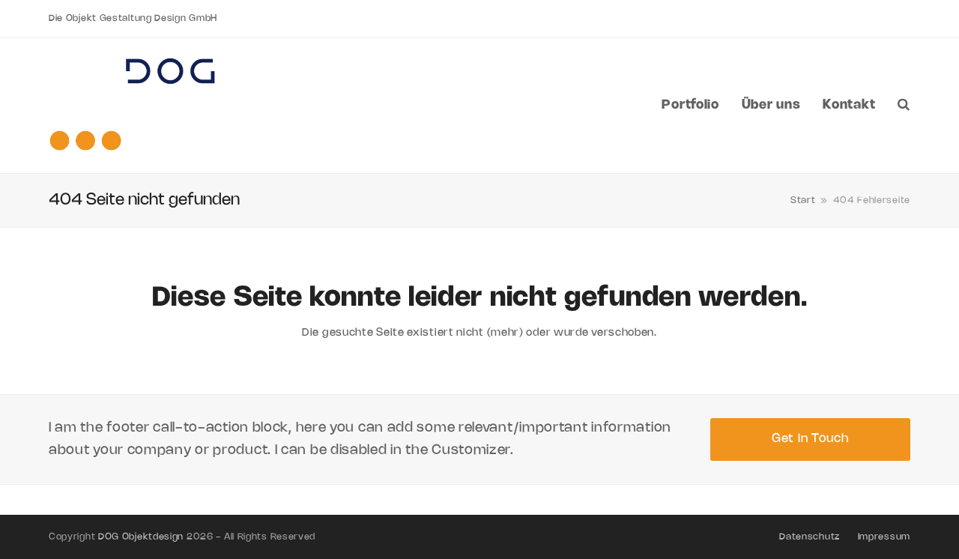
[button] (904, 105)
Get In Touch (810, 438)
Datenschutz (809, 537)
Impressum (884, 537)
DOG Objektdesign (141, 537)
